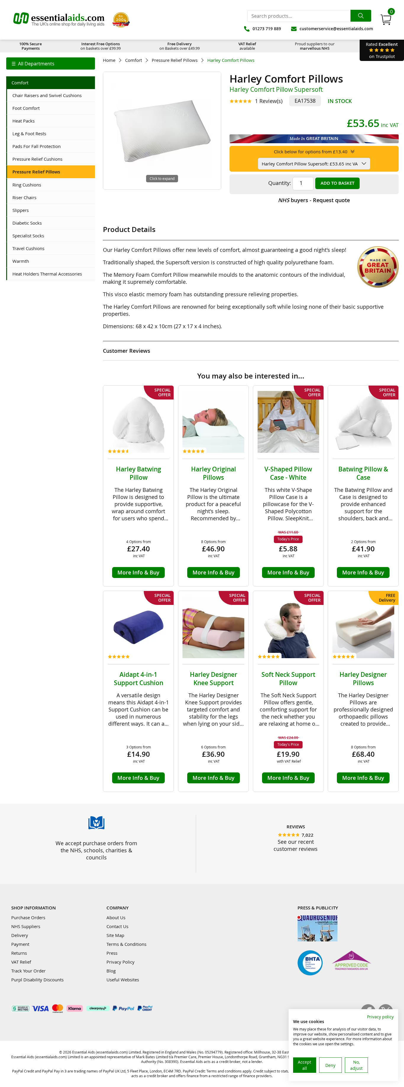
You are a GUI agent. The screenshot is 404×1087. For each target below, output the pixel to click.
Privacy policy (380, 1017)
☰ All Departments (33, 63)
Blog (111, 971)
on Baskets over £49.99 (179, 46)
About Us (115, 917)
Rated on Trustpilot (382, 50)
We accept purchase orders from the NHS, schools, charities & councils (96, 850)
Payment (20, 944)
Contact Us (117, 926)
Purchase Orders (28, 917)
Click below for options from (311, 151)
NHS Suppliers (25, 926)
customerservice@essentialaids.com (336, 28)
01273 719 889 (267, 28)
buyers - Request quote (314, 200)
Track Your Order (28, 971)
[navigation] (50, 63)
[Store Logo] (59, 20)
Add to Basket (337, 183)
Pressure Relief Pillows (175, 60)
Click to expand (162, 178)
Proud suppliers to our (314, 46)
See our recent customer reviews (296, 845)
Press (111, 953)
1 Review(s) (268, 100)
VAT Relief (21, 962)
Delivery (19, 935)
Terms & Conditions (126, 944)
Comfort (133, 60)
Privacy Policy (120, 962)
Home (109, 60)
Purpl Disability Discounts (37, 980)
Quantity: (279, 182)
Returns (19, 953)
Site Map (115, 935)
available (247, 46)
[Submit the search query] (360, 16)
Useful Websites (122, 980)
